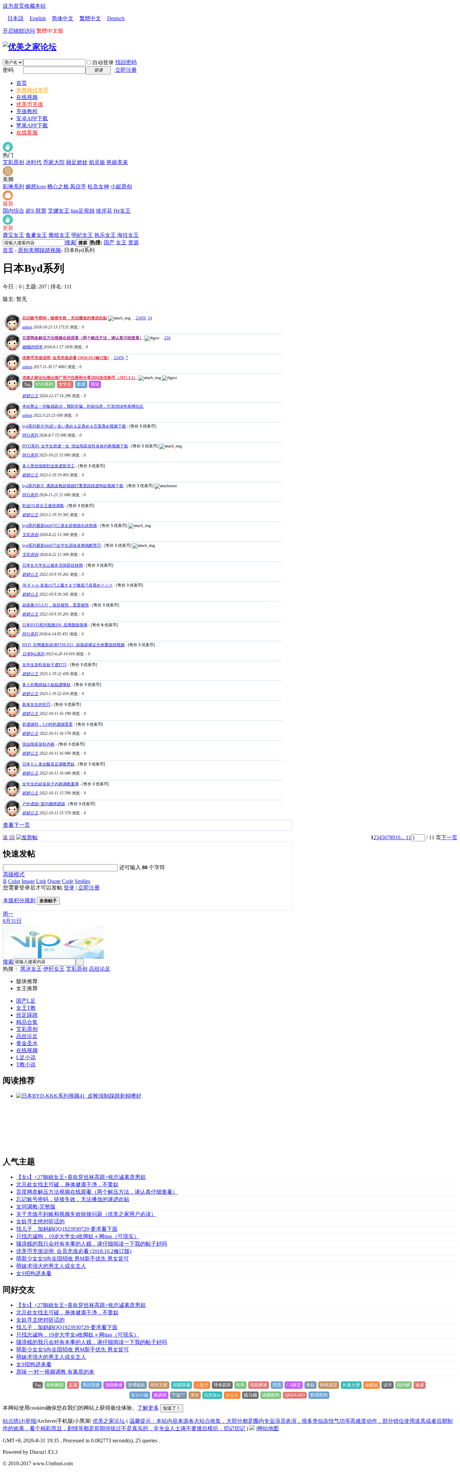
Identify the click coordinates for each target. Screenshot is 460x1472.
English (38, 18)
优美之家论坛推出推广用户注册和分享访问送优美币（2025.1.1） (79, 377)
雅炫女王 (59, 235)
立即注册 (126, 70)
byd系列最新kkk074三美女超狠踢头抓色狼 (59, 525)
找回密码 (126, 62)
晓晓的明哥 (32, 347)
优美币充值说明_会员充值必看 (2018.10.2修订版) (65, 357)
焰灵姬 (97, 162)
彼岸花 (104, 211)
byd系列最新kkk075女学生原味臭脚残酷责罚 (61, 545)
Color (14, 881)
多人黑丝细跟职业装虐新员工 (48, 466)
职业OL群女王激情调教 (43, 505)
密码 (8, 70)
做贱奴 (371, 1384)
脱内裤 (403, 1384)
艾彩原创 (13, 162)
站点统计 (13, 1421)
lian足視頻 (83, 211)
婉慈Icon (36, 186)
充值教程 (27, 111)
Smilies (82, 881)
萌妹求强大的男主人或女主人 (51, 1266)
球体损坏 (222, 1384)
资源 (133, 242)
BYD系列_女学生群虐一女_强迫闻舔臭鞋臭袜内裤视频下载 (75, 446)
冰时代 (34, 162)
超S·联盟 (36, 211)
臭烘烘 (160, 1395)
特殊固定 (328, 1384)
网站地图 (268, 1428)
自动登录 (103, 62)
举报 (30, 1421)
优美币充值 (29, 104)
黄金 (21, 1043)
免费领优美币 (32, 90)
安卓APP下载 (32, 118)
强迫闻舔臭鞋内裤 (38, 744)
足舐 (73, 1384)
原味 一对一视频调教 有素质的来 (55, 1372)
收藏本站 (35, 6)
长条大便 (351, 1384)
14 (150, 318)
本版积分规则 (19, 900)
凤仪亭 (78, 186)
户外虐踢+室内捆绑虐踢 (43, 804)
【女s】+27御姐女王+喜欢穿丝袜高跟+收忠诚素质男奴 (81, 1177)
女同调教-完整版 (36, 1207)
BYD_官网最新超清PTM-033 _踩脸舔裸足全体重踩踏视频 (73, 645)
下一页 (449, 837)
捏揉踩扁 (181, 1384)
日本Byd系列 (33, 654)
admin (27, 327)
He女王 (122, 211)
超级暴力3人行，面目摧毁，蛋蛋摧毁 (55, 605)
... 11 (405, 837)
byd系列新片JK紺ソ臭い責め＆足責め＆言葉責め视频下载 (74, 426)
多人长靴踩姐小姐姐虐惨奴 (46, 684)
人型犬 (201, 1384)
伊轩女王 (54, 969)
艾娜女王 (58, 211)
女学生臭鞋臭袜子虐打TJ (44, 664)
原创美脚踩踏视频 (39, 250)
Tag (27, 384)
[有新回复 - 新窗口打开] (12, 437)
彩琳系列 (13, 186)
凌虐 (419, 1384)
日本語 (15, 18)
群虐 (81, 384)
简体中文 (62, 18)
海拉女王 (128, 235)
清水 (194, 1395)
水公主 (232, 1395)
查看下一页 (16, 825)
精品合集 (27, 1022)
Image (28, 881)
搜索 (70, 242)
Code (67, 881)
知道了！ (171, 1408)
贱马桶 (250, 1395)
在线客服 (27, 132)
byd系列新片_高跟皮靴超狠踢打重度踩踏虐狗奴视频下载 (72, 485)
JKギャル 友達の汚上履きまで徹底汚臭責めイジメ (67, 585)
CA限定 (293, 1384)
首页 (21, 83)
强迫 (95, 384)
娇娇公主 (30, 396)
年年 (240, 1384)
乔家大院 (54, 162)
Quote (54, 881)
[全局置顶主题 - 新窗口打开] (12, 329)
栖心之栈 (58, 186)
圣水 (32, 1043)
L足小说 (26, 1057)
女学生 (65, 384)
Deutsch (116, 18)
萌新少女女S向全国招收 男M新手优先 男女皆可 (72, 1258)
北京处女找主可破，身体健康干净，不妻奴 (67, 1184)
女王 (121, 242)
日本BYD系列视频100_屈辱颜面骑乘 (55, 625)
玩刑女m (212, 1395)
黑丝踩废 (91, 1384)
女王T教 (26, 1008)
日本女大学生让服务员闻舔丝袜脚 (52, 565)
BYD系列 (45, 384)
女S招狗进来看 (34, 1273)
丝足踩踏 (27, 1015)
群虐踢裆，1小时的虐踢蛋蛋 (47, 724)
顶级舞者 (114, 1384)
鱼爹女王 (36, 235)
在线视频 (27, 97)
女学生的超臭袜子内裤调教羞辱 (50, 784)
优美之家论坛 (109, 1421)
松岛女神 (98, 186)
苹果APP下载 (32, 125)
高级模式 (14, 874)
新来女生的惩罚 (36, 704)
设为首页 (13, 6)
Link (41, 881)
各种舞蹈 (55, 1384)
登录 (69, 887)
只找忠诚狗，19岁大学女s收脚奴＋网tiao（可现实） (77, 1236)
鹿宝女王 (13, 235)
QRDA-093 (295, 1395)
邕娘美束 (117, 162)
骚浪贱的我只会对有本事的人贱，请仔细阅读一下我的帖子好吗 (91, 1244)
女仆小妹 (140, 1395)
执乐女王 (105, 235)
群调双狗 (319, 1395)
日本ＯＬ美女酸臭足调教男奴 (48, 764)
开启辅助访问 (19, 31)
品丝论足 (99, 969)
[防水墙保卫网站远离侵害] (252, 1428)
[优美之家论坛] (30, 46)
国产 (109, 242)
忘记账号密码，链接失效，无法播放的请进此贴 (64, 318)
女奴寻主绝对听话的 (40, 1221)
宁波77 (178, 1395)
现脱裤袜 (258, 1384)
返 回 (9, 837)
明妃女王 (82, 235)
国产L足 (26, 1001)
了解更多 (148, 1408)
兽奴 (310, 1384)
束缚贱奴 (136, 1384)
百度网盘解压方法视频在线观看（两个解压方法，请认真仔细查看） (82, 338)
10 (397, 837)
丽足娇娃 (77, 162)
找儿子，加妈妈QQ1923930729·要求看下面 (67, 1229)
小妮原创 (121, 186)
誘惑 (276, 1384)
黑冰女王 (31, 969)
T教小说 (26, 1064)
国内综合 (13, 211)
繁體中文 (90, 18)
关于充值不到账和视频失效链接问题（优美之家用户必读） (86, 1214)
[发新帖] (27, 837)
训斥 (387, 1384)
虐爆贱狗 (271, 1395)
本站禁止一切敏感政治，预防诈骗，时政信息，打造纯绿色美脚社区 (82, 406)
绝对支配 (159, 1384)
